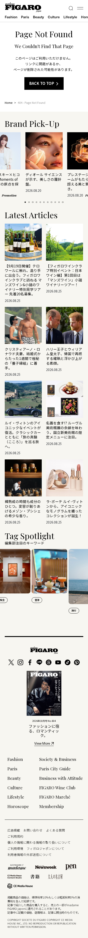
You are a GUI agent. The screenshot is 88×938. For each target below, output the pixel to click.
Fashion (11, 16)
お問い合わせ (32, 830)
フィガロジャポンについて (45, 848)
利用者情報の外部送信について (29, 854)
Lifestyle (70, 16)
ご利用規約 (15, 836)
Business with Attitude (61, 778)
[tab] (25, 202)
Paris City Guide (55, 768)
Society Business (57, 759)
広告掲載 (13, 830)
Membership (51, 806)
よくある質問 (55, 830)
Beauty (38, 16)
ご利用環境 (15, 848)
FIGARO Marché (54, 797)
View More (42, 744)
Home (9, 103)
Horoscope (18, 806)
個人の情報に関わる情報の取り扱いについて (39, 842)
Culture (54, 16)
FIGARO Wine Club (57, 787)
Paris (25, 16)
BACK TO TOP (41, 83)
